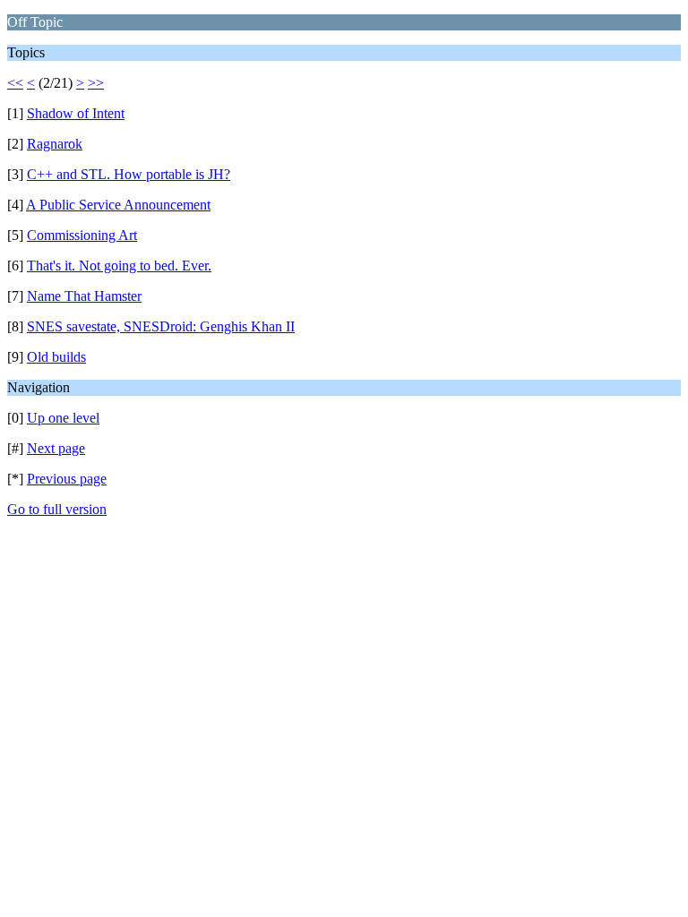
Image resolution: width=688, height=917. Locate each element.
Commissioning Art (82, 235)
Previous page (67, 478)
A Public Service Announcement (118, 204)
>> (96, 82)
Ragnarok (54, 143)
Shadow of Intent (76, 113)
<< (15, 82)
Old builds (56, 356)
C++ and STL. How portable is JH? (128, 174)
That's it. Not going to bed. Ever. (119, 265)
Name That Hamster (84, 296)
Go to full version (57, 509)
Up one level (63, 417)
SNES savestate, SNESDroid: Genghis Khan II (161, 326)
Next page (56, 448)
